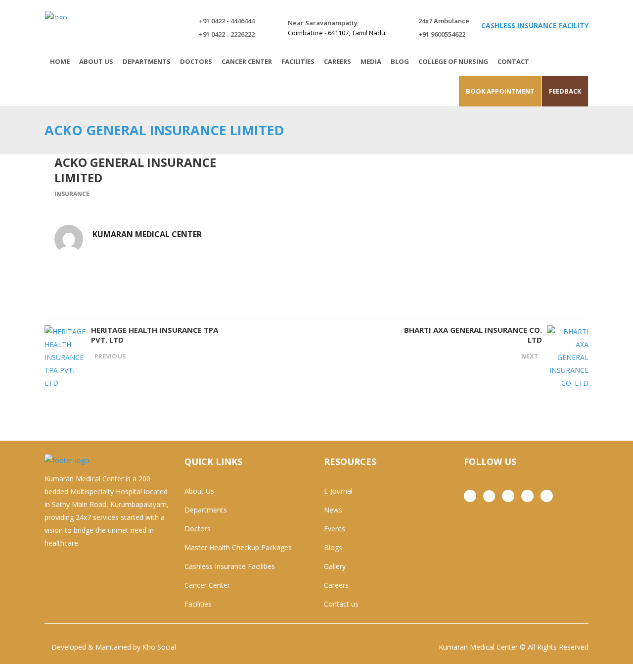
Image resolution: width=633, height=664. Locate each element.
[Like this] (223, 280)
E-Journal (338, 491)
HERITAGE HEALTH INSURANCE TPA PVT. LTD (154, 335)
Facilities (198, 604)
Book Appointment (500, 91)
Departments (205, 509)
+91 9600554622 (441, 34)
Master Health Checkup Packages (238, 547)
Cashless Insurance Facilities (229, 566)
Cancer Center (207, 585)
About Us (199, 491)
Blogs (333, 547)
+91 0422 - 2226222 (227, 34)
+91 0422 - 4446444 (227, 20)
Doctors (197, 528)
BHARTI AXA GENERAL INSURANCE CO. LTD (473, 335)
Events (334, 528)
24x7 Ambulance (443, 20)
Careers (336, 585)
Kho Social (159, 647)
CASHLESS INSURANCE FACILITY (534, 25)
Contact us (341, 604)
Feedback (565, 91)
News (333, 509)
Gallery (335, 566)
